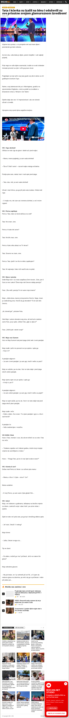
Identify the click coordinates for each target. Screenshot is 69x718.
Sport (27, 2)
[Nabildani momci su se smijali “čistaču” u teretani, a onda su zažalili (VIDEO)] (23, 657)
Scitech (51, 2)
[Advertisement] (23, 619)
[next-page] (43, 628)
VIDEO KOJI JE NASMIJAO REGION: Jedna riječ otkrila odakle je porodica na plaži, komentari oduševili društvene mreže (37, 707)
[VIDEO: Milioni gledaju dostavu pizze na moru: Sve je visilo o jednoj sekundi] (23, 696)
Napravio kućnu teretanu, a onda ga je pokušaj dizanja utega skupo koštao (8, 666)
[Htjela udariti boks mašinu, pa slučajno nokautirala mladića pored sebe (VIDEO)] (37, 657)
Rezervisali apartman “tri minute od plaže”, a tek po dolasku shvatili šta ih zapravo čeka (23, 684)
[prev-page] (41, 628)
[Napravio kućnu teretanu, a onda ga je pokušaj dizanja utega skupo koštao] (8, 657)
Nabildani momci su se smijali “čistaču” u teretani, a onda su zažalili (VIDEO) (23, 666)
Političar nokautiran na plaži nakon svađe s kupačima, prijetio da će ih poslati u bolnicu (8, 643)
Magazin (43, 2)
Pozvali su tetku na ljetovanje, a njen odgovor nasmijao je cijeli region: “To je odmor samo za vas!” (8, 705)
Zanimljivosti (16, 5)
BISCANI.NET (43, 716)
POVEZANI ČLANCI (8, 627)
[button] (66, 2)
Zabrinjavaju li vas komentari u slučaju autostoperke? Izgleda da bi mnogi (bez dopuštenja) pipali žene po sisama (8, 685)
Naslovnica (4, 5)
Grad (14, 2)
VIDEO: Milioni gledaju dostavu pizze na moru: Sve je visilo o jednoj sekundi (23, 705)
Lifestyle (35, 2)
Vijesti (21, 2)
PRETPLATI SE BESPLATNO (56, 713)
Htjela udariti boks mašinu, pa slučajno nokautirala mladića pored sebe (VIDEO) (37, 666)
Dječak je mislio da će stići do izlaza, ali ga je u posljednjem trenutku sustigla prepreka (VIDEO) (23, 644)
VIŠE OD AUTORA (19, 627)
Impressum (59, 2)
